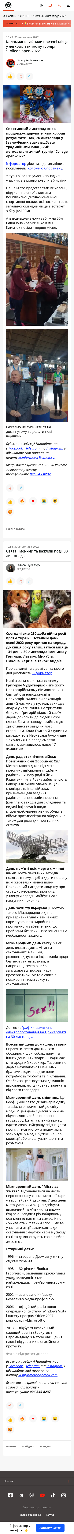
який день (28, 1446)
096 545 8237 (40, 474)
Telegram (33, 448)
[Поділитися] (20, 76)
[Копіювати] (29, 76)
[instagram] (63, 1495)
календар (45, 1446)
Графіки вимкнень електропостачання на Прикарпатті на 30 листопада (36, 1032)
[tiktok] (53, 1495)
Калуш (50, 1515)
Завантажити (50, 1528)
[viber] (31, 1495)
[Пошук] (59, 5)
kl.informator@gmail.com (37, 457)
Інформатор (16, 163)
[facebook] (10, 1495)
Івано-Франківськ (30, 1515)
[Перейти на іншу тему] (50, 5)
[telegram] (21, 1495)
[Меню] (68, 5)
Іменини (11, 1446)
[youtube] (42, 1495)
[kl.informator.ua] (8, 5)
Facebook (16, 448)
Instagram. (54, 448)
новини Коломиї (15, 529)
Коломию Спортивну (45, 168)
